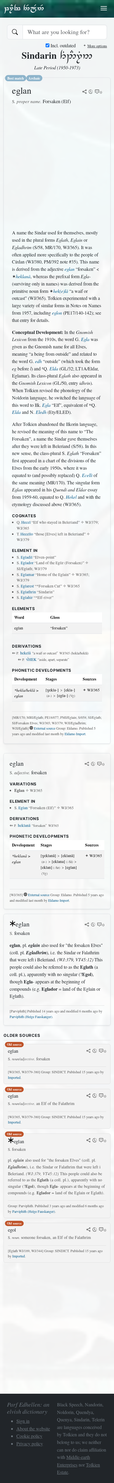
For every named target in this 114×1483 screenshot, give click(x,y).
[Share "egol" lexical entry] (89, 1230)
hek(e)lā (60, 291)
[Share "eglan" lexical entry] (84, 92)
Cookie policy (29, 1436)
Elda (53, 368)
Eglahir (27, 597)
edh (38, 361)
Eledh (41, 412)
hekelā (25, 653)
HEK (31, 659)
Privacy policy (29, 1443)
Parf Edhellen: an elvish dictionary (24, 8)
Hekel (71, 497)
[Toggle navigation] (103, 8)
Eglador (27, 562)
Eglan (23, 807)
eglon (57, 313)
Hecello (26, 534)
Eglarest (27, 586)
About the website (33, 1428)
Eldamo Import (75, 733)
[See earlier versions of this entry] (91, 92)
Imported (14, 1077)
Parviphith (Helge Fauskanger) (31, 1016)
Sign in (23, 1421)
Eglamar (27, 574)
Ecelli (87, 475)
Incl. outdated (62, 45)
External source (44, 728)
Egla (85, 339)
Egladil (26, 557)
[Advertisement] (57, 167)
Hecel (26, 522)
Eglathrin (28, 591)
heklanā (23, 276)
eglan (70, 269)
